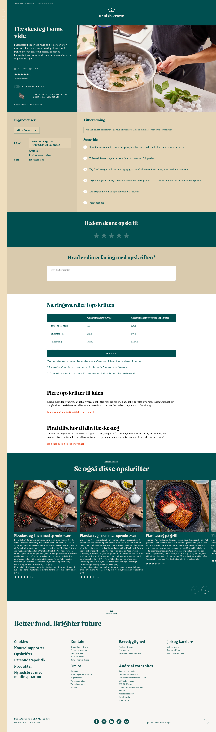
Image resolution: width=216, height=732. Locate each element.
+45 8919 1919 (20, 722)
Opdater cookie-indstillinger (158, 722)
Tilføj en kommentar (21, 78)
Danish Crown (18, 3)
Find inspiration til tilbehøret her (65, 443)
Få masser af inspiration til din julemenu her (72, 412)
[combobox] (27, 130)
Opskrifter (30, 3)
